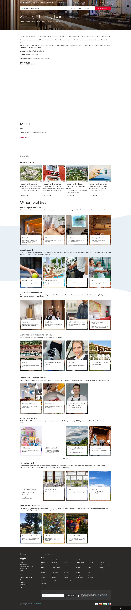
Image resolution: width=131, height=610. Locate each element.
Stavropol (90, 562)
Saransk (78, 570)
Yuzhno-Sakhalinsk (104, 565)
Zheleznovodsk (56, 567)
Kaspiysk (54, 580)
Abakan (43, 565)
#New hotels (46, 181)
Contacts (83, 2)
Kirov (65, 562)
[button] (64, 458)
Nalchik (66, 575)
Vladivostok (43, 577)
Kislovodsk (67, 565)
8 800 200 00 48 (24, 564)
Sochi (89, 560)
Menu (108, 2)
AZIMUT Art (77, 2)
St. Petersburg (44, 562)
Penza (77, 565)
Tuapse (89, 570)
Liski (65, 567)
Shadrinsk (102, 562)
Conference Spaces (59, 2)
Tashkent (43, 586)
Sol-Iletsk (78, 580)
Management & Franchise (26, 577)
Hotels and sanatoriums (38, 2)
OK (127, 608)
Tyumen (90, 575)
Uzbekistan (43, 583)
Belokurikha (44, 575)
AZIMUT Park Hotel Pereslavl (28, 12)
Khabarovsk (103, 560)
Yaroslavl (102, 570)
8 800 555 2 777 (23, 568)
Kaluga (54, 577)
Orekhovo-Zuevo (80, 562)
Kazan (53, 575)
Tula (89, 572)
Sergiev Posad (79, 577)
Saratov (78, 572)
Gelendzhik (55, 560)
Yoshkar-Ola (55, 572)
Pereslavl (78, 567)
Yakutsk (101, 567)
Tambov (90, 565)
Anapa (42, 567)
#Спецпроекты (93, 181)
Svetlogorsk (79, 575)
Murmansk (67, 572)
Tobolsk (90, 567)
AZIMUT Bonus (69, 2)
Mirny (65, 570)
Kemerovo (66, 560)
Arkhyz (42, 570)
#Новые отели (23, 181)
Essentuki (54, 565)
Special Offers (50, 2)
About (21, 574)
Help (21, 587)
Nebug (66, 577)
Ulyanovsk (90, 577)
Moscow (43, 560)
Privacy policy (97, 595)
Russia (42, 557)
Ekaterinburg (55, 562)
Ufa (89, 580)
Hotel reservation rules (85, 597)
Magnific (27, 604)
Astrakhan (43, 572)
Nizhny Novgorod (68, 580)
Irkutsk (54, 570)
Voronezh (43, 580)
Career (22, 579)
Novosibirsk (79, 560)
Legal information (37, 603)
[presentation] (22, 355)
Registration (70, 595)
